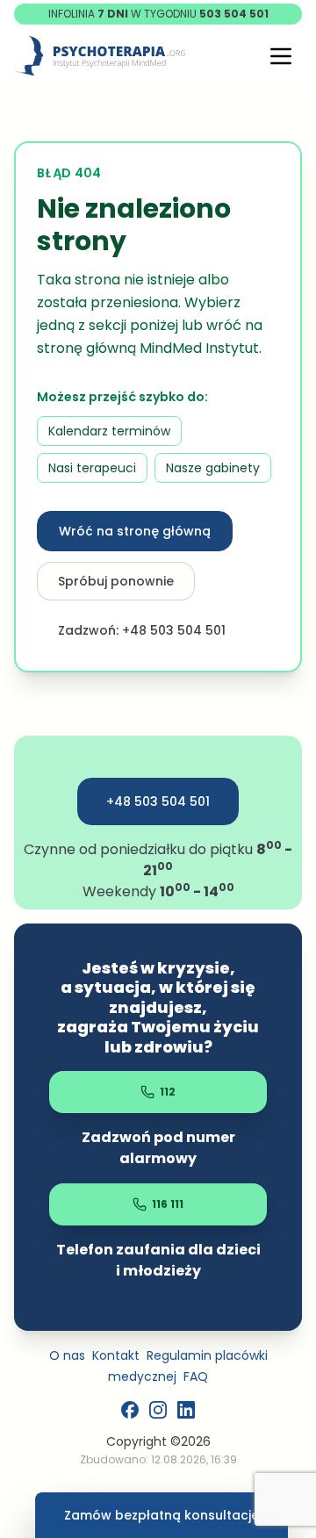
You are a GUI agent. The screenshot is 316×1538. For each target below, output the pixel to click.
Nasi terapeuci (92, 468)
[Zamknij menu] (281, 56)
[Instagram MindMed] (158, 1410)
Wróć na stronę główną (135, 531)
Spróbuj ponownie (116, 581)
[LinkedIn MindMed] (186, 1410)
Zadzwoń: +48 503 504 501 (142, 630)
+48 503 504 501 (158, 801)
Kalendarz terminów (109, 431)
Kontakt (116, 1355)
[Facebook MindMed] (130, 1410)
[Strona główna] (99, 55)
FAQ (195, 1376)
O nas (67, 1355)
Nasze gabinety (213, 468)
